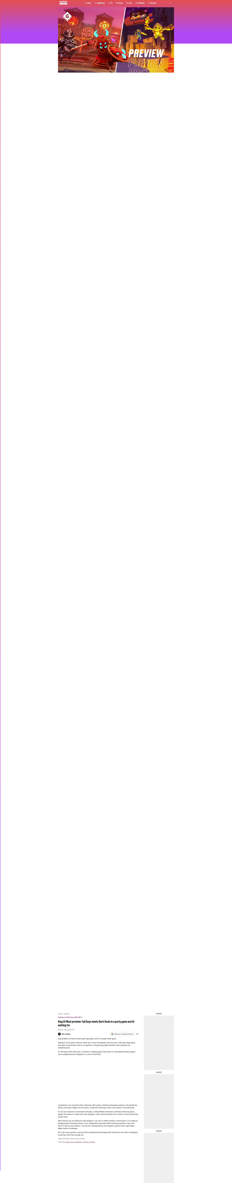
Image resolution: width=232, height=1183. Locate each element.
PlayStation (78, 1142)
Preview (92, 1142)
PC (64, 1142)
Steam (68, 1142)
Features (67, 1014)
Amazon (86, 1142)
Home (60, 1014)
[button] (137, 1034)
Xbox (72, 1142)
